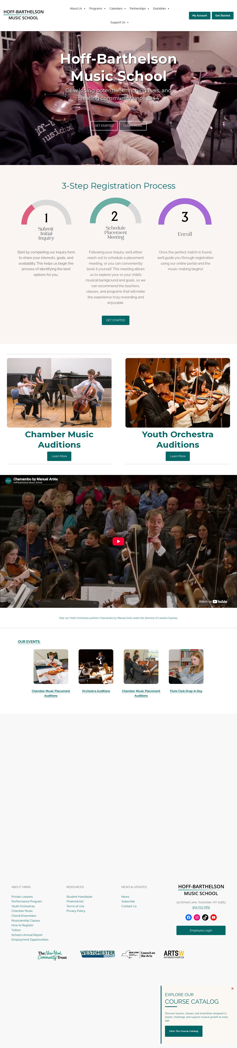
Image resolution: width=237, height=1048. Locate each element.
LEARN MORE (133, 125)
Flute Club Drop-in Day (186, 691)
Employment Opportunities (29, 939)
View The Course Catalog (183, 1031)
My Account (199, 15)
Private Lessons (22, 896)
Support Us (118, 22)
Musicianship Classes (25, 920)
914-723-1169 (201, 907)
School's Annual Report (27, 935)
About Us (76, 8)
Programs (95, 8)
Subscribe (128, 901)
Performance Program (26, 901)
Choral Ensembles (23, 915)
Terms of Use (75, 906)
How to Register (22, 925)
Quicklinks (159, 8)
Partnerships (138, 8)
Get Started (222, 15)
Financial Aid (74, 901)
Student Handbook (79, 896)
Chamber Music (22, 911)
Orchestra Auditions (96, 691)
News (125, 896)
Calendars (115, 8)
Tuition (16, 930)
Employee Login (201, 930)
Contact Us (129, 906)
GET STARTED (104, 125)
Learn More (59, 456)
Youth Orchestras (23, 906)
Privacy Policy (75, 911)
